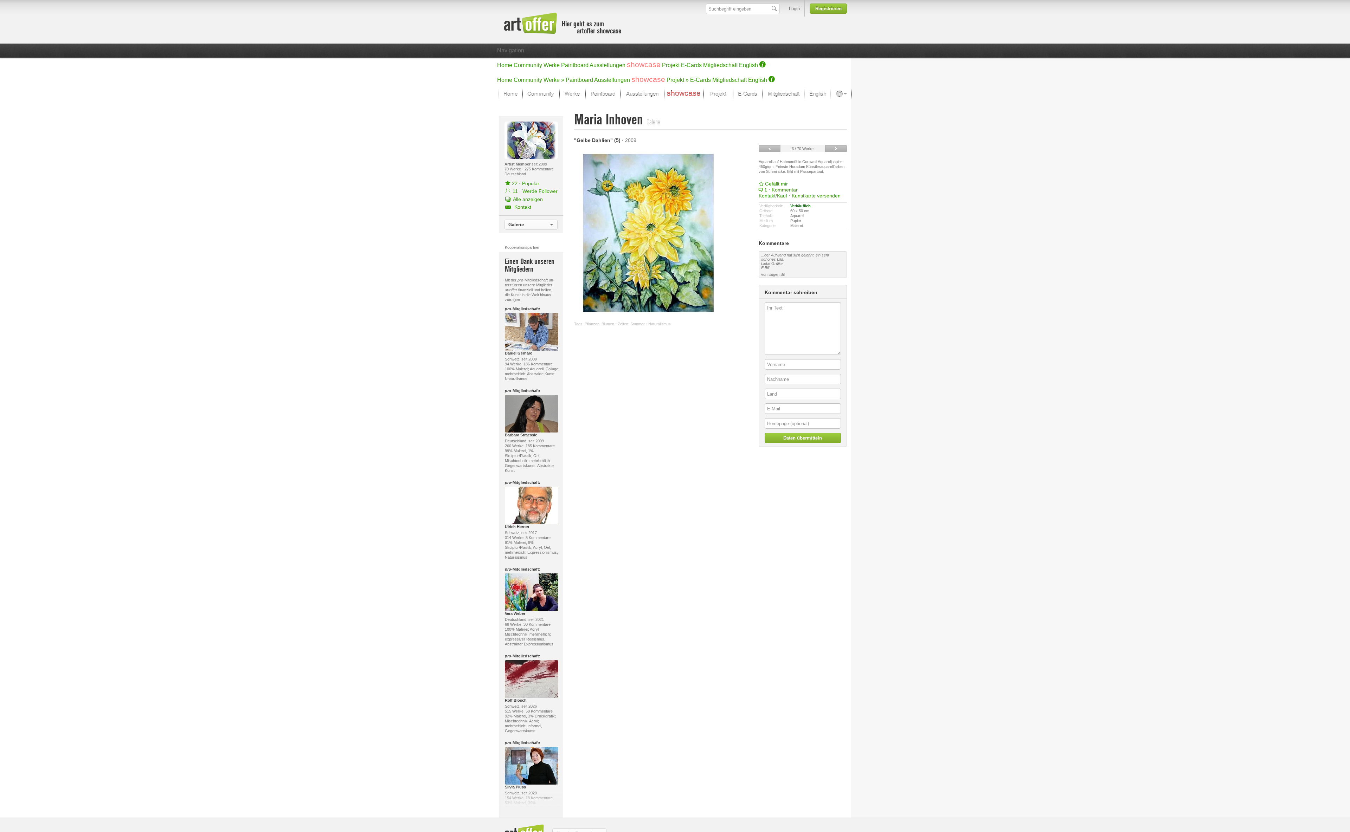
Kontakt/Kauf (773, 196)
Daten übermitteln (802, 438)
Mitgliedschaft (720, 65)
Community (528, 65)
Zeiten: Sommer (631, 324)
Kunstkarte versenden (816, 196)
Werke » (554, 80)
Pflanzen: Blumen (599, 324)
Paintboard (575, 65)
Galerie (516, 224)
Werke (552, 65)
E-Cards (691, 65)
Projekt (671, 65)
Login (794, 8)
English (748, 65)
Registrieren (828, 8)
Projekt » (678, 80)
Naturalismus (659, 324)
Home (504, 65)
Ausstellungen (607, 65)
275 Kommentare (539, 169)
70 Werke (513, 169)
